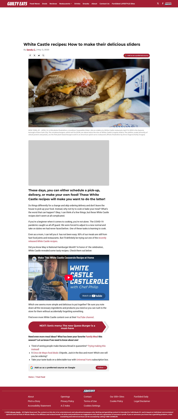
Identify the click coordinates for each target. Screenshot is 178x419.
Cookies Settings (92, 405)
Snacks (86, 4)
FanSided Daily (141, 396)
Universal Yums (84, 359)
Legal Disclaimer (142, 401)
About (94, 4)
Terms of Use (90, 401)
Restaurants (64, 4)
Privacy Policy (67, 401)
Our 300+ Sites (117, 396)
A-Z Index (65, 405)
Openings (65, 396)
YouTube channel (85, 317)
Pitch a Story (34, 401)
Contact (88, 396)
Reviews (53, 4)
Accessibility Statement (39, 405)
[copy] (43, 55)
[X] (158, 3)
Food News (35, 4)
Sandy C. (31, 50)
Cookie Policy (116, 401)
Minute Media (15, 412)
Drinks (77, 4)
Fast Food (40, 377)
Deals (44, 4)
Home (31, 377)
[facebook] (162, 3)
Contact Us (104, 4)
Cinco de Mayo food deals (45, 352)
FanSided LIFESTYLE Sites (123, 4)
